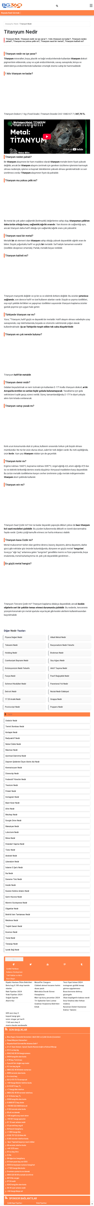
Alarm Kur (10, 1001)
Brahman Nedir (57, 653)
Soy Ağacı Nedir (57, 660)
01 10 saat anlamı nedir (16, 1122)
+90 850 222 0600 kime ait (17, 1106)
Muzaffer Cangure (43, 982)
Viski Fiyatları (41, 1203)
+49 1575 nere (12, 1148)
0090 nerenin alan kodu (16, 1073)
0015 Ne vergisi (13, 1178)
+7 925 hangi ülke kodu (16, 1168)
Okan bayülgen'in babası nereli (76, 998)
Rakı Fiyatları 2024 (14, 991)
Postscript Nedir (12, 707)
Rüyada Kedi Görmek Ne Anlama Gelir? (22, 1044)
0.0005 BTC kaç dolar (15, 1103)
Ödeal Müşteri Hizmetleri (17, 1040)
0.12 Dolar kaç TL (14, 1096)
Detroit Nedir (11, 691)
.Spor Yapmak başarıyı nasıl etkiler (21, 1142)
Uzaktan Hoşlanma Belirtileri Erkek (47, 1005)
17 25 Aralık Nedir (13, 699)
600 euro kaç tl (12, 1013)
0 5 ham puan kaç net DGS (17, 1162)
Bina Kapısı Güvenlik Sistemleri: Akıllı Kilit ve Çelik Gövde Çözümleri (33, 1037)
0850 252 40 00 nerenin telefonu (20, 1093)
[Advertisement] (47, 95)
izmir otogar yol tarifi (15, 1019)
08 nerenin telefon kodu (16, 1145)
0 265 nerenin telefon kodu (17, 1139)
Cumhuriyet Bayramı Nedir (16, 660)
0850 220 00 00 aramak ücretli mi (20, 1175)
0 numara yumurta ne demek (18, 1171)
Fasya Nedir (10, 676)
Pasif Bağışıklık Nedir (59, 676)
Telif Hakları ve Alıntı (14, 975)
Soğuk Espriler (12, 998)
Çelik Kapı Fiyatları (14, 1203)
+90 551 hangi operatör (16, 1119)
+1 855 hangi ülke (14, 1132)
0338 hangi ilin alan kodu (16, 1099)
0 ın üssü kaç (12, 1076)
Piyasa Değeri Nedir (13, 637)
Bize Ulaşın (10, 979)
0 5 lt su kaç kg (13, 1050)
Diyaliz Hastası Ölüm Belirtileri (19, 982)
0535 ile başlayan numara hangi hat (21, 1165)
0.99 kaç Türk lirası (14, 1060)
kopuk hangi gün (13, 1016)
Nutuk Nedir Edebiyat (59, 691)
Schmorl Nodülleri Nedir (15, 684)
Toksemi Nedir (11, 645)
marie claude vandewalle (16, 1025)
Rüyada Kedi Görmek (10, 13)
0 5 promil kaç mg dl (15, 1126)
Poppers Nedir (56, 707)
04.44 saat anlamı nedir (16, 1188)
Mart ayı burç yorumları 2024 (47, 998)
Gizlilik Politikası (12, 969)
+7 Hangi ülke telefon (15, 1089)
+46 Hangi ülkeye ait (15, 1191)
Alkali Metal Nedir (58, 637)
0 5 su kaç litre (12, 1152)
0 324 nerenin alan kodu (16, 1109)
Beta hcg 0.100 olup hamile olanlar (17, 987)
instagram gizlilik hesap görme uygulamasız (73, 987)
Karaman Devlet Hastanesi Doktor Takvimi (74, 1008)
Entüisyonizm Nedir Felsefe (17, 668)
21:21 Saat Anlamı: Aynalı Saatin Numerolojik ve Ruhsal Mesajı (31, 1047)
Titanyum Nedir (26, 24)
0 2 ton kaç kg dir (13, 1066)
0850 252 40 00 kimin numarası (19, 1070)
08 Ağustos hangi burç (16, 1158)
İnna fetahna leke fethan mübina (74, 1002)
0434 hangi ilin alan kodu (16, 1057)
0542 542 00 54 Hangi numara (18, 1053)
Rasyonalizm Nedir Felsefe (62, 645)
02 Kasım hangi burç (15, 1129)
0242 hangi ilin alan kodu (16, 1185)
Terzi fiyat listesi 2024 (72, 982)
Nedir (16, 24)
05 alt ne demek (13, 1112)
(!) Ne (9, 1155)
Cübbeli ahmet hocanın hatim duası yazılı (47, 987)
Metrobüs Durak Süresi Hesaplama (44, 993)
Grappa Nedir (56, 699)
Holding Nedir (11, 653)
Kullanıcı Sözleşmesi (14, 972)
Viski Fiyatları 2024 (14, 995)
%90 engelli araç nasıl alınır (18, 1116)
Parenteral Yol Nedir (59, 684)
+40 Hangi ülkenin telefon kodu (19, 1083)
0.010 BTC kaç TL (14, 1086)
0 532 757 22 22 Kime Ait (16, 1135)
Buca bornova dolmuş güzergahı (72, 993)
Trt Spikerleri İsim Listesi (45, 1001)
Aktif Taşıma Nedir (58, 668)
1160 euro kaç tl (13, 1022)
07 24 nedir (11, 1181)
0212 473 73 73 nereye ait (17, 1080)
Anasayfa (9, 24)
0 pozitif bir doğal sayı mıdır (18, 1063)
